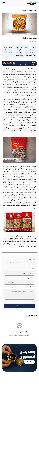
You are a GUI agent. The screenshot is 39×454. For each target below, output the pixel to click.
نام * (33, 269)
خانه (35, 10)
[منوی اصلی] (4, 3)
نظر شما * (32, 287)
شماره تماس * (31, 278)
